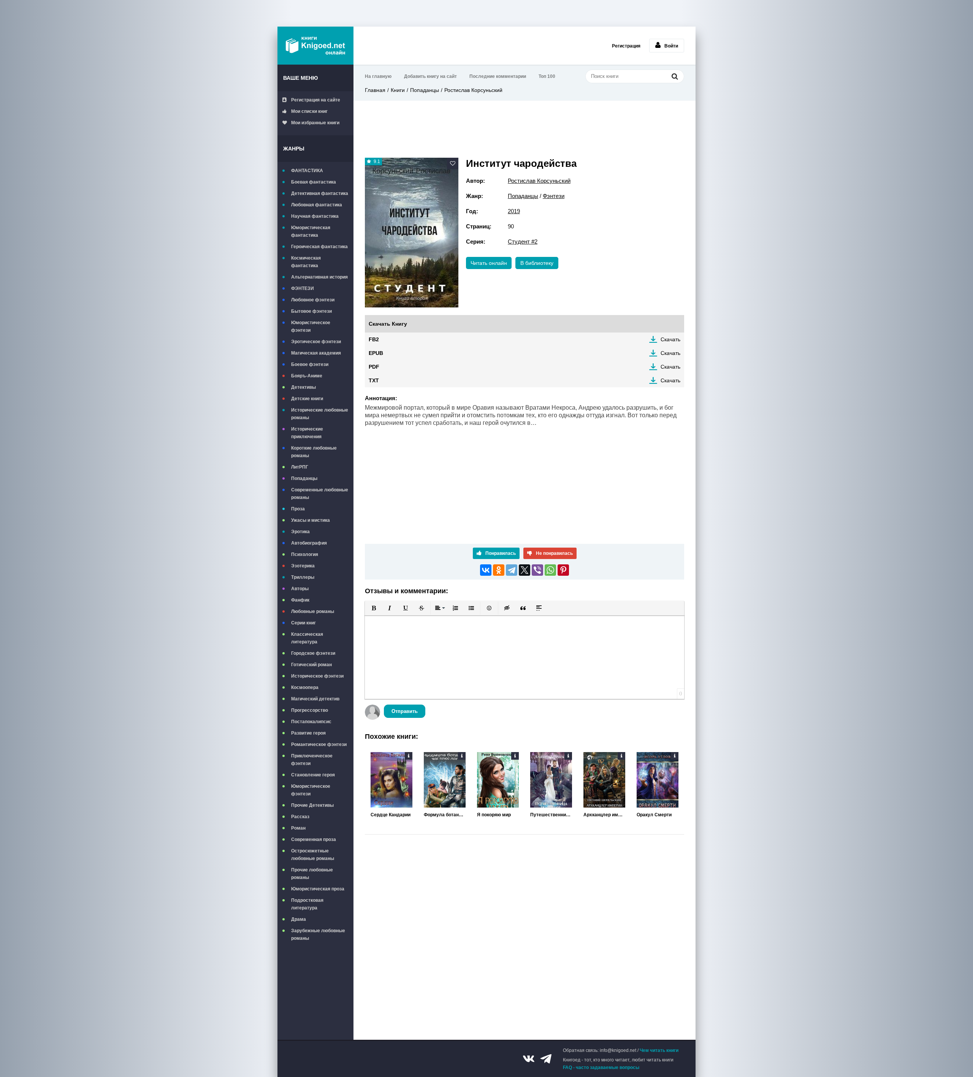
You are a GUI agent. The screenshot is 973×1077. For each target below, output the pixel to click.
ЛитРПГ (299, 467)
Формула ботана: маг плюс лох (445, 814)
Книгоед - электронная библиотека (315, 46)
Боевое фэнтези (309, 364)
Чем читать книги (659, 1050)
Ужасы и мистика (310, 520)
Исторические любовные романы (319, 413)
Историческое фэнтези (317, 676)
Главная (375, 90)
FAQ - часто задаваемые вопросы (601, 1067)
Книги (398, 90)
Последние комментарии (497, 76)
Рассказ (300, 816)
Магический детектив (315, 699)
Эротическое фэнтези (316, 341)
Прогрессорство (309, 710)
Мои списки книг (309, 111)
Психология (304, 554)
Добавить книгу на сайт (430, 76)
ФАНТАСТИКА (307, 170)
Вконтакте (528, 1058)
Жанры (293, 149)
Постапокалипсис (311, 721)
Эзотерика (303, 566)
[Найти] (674, 76)
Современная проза (313, 839)
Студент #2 (522, 241)
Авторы (300, 588)
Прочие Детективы (312, 805)
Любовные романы (312, 611)
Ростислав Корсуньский (473, 90)
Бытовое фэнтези (311, 311)
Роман (298, 828)
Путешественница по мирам (551, 814)
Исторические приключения (307, 432)
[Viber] (537, 570)
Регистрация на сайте (315, 100)
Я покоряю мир (494, 814)
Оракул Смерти (654, 814)
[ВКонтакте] (485, 570)
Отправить (404, 711)
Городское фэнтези (313, 653)
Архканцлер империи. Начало (604, 814)
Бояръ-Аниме (306, 376)
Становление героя (313, 775)
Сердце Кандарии (390, 814)
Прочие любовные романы (312, 873)
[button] (373, 608)
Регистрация (626, 46)
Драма (298, 919)
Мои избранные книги (315, 122)
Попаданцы (304, 478)
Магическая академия (316, 353)
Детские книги (307, 398)
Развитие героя (308, 733)
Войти (671, 46)
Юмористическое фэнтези (310, 326)
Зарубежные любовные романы (318, 934)
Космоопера (305, 687)
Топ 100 (547, 76)
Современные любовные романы (319, 493)
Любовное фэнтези (312, 300)
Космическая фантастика (306, 261)
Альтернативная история (319, 277)
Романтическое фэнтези (319, 744)
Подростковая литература (307, 904)
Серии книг (303, 623)
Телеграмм (545, 1058)
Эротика (300, 531)
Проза (298, 509)
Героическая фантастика (319, 246)
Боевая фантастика (313, 182)
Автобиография (309, 543)
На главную (378, 76)
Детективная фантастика (319, 193)
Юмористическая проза (317, 889)
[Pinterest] (563, 570)
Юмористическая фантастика (310, 231)
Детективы (303, 387)
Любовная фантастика (316, 204)
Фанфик (300, 600)
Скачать (670, 339)
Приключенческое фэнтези (312, 759)
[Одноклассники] (498, 570)
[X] (524, 570)
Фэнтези (553, 196)
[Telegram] (511, 570)
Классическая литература (307, 638)
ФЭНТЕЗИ (302, 288)
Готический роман (311, 664)
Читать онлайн (489, 263)
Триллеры (302, 577)
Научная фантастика (315, 216)
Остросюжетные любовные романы (312, 854)
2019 (514, 211)
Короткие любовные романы (314, 451)
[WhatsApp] (550, 570)
